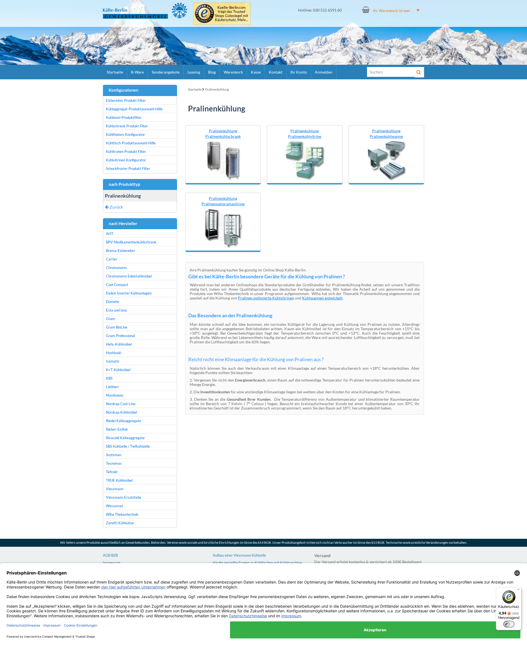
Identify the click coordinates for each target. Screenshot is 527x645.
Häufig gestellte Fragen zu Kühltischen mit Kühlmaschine (257, 562)
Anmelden (323, 72)
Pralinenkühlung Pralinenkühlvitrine (304, 133)
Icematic (112, 361)
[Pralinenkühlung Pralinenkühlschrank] (223, 159)
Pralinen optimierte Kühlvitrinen (266, 298)
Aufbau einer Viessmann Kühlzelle (239, 555)
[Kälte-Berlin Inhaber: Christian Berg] (145, 10)
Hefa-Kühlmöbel (119, 344)
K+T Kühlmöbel (118, 370)
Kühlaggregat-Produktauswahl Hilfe (134, 109)
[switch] (508, 624)
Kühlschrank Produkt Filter (127, 126)
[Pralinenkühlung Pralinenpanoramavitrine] (223, 227)
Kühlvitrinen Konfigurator (126, 160)
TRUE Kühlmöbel (119, 480)
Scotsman (113, 455)
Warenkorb (233, 72)
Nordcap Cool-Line (120, 404)
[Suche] (419, 72)
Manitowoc (115, 395)
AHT (109, 233)
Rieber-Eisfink (117, 429)
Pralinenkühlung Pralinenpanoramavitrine (223, 201)
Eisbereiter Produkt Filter (126, 100)
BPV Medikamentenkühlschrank (131, 242)
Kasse (256, 72)
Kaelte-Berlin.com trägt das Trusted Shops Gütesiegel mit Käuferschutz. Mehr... (231, 13)
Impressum (111, 562)
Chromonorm (116, 267)
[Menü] (518, 590)
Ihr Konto (298, 72)
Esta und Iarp (116, 310)
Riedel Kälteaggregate (123, 421)
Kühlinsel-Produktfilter (124, 117)
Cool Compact (117, 284)
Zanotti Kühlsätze (120, 523)
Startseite (115, 72)
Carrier (111, 259)
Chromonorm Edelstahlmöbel (129, 276)
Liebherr (112, 387)
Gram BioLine (116, 327)
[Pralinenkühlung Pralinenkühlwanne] (386, 159)
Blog (212, 72)
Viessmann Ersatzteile (123, 497)
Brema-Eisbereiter (120, 250)
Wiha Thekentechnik (122, 514)
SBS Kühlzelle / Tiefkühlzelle (128, 446)
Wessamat (114, 506)
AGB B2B (110, 555)
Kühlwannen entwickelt (322, 298)
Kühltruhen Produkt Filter (126, 151)
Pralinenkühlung (217, 89)
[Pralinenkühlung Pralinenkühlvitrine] (304, 159)
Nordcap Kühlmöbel (121, 412)
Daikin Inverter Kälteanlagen (129, 293)
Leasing (193, 72)
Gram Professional (120, 335)
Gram (110, 318)
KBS (109, 378)
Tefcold (111, 472)
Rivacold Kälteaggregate (125, 438)
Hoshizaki (113, 352)
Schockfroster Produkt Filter (128, 168)
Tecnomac (114, 463)
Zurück (116, 206)
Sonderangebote (166, 72)
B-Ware (137, 72)
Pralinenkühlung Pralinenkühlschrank (223, 133)
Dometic (112, 301)
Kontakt (275, 72)
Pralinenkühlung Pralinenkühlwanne (386, 133)
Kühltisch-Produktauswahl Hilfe (131, 143)
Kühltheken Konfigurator (125, 134)
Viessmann (114, 489)
